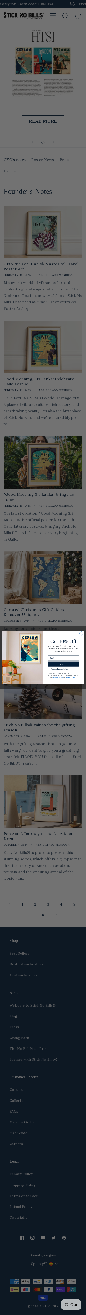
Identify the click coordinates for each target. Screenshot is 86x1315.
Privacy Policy (58, 677)
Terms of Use (70, 677)
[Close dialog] (81, 633)
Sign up (63, 664)
